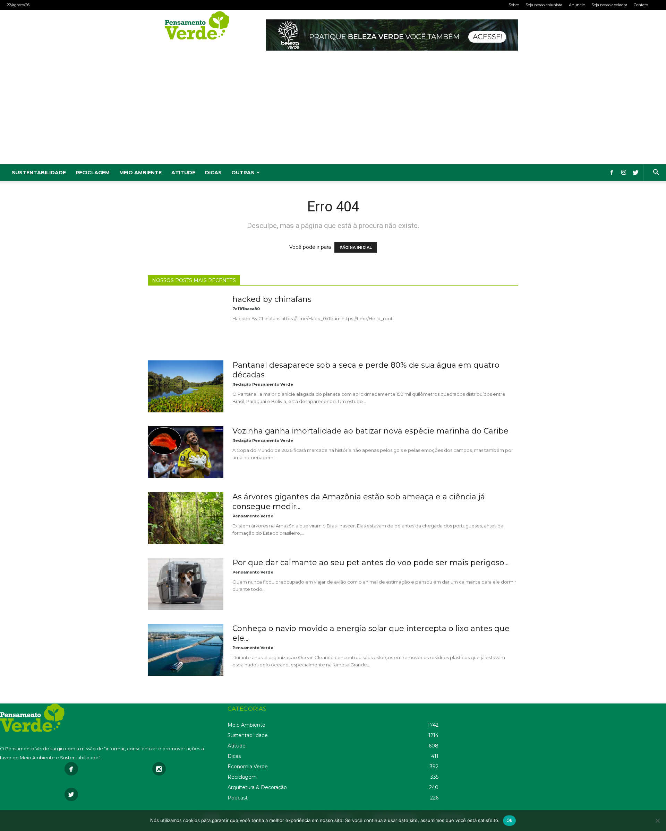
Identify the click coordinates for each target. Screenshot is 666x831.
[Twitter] (635, 172)
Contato (641, 4)
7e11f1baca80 (246, 308)
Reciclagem (93, 172)
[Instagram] (623, 172)
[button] (656, 173)
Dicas (213, 172)
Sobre (514, 4)
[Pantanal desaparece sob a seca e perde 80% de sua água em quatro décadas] (185, 386)
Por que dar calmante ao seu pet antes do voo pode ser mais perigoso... (370, 562)
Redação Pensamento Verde (262, 384)
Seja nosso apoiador (609, 4)
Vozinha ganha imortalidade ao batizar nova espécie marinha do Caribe (370, 431)
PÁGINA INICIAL (356, 247)
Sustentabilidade (39, 172)
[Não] (657, 820)
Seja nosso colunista (544, 4)
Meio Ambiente (140, 172)
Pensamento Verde (252, 516)
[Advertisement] (333, 112)
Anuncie (577, 4)
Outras (242, 172)
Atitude (183, 172)
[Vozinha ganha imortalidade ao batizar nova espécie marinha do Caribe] (185, 452)
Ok (509, 820)
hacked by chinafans (271, 299)
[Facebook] (612, 172)
